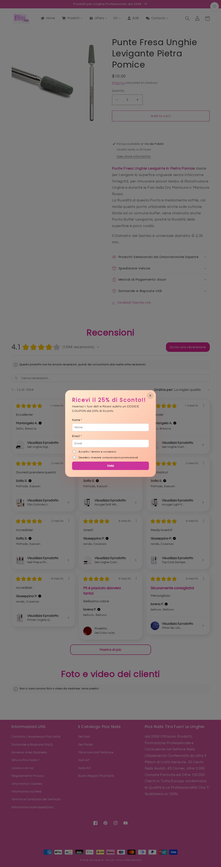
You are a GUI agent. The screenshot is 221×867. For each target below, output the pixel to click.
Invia (110, 465)
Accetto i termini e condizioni (97, 451)
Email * (77, 436)
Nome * (77, 420)
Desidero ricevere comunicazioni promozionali (108, 457)
